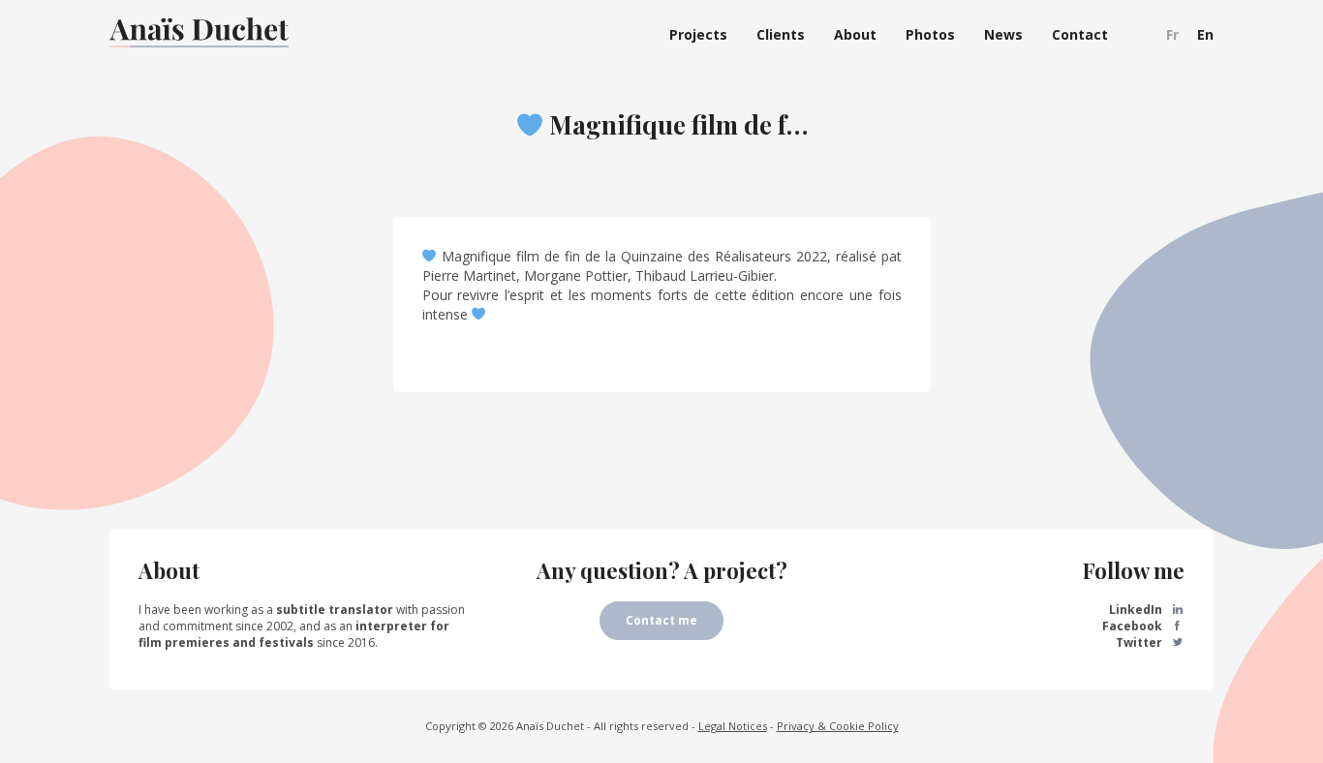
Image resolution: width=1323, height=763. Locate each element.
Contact (1080, 34)
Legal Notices (732, 725)
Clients (780, 34)
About (855, 34)
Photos (930, 34)
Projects (698, 34)
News (1003, 34)
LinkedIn (1137, 609)
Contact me (661, 620)
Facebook (1133, 626)
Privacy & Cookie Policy (838, 725)
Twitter (1140, 642)
